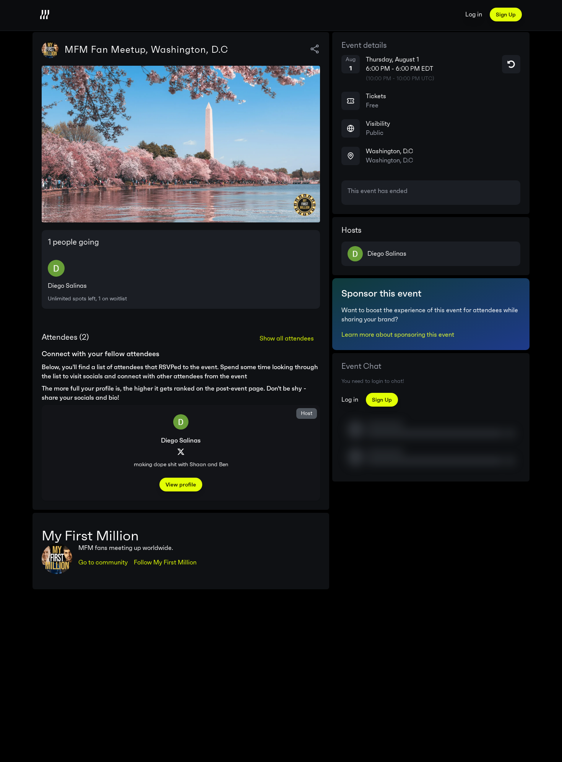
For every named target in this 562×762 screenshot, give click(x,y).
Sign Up (506, 14)
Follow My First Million (165, 562)
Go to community (103, 562)
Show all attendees (287, 338)
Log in (473, 14)
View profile (181, 484)
